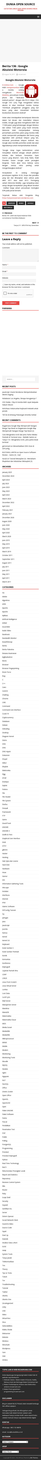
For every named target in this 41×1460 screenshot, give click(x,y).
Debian (5, 725)
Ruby (4, 1193)
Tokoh (4, 1277)
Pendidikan (6, 1125)
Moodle (5, 1061)
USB (3, 1311)
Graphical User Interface (11, 838)
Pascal (4, 1122)
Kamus (4, 933)
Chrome (5, 698)
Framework (6, 812)
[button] (37, 16)
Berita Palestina (8, 649)
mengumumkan (13, 87)
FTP (3, 816)
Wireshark (6, 1345)
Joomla (5, 929)
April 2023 (6, 495)
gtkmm (5, 850)
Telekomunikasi (8, 1261)
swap (4, 1250)
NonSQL (5, 1084)
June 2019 (6, 540)
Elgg (3, 774)
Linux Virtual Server (9, 986)
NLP (3, 1080)
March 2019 (6, 551)
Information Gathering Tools (12, 884)
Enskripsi (5, 782)
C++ (3, 683)
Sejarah (5, 1205)
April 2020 (6, 533)
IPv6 (3, 903)
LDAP (4, 974)
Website (5, 278)
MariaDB (5, 1012)
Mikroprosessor (8, 1039)
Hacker (4, 853)
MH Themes (34, 1458)
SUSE (4, 1246)
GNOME (5, 827)
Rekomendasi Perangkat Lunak (13, 1171)
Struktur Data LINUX (9, 1243)
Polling (4, 1141)
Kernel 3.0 (6, 940)
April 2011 (6, 578)
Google (30, 203)
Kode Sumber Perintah (10, 952)
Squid (4, 1231)
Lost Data (6, 993)
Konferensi (6, 963)
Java (3, 921)
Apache (5, 608)
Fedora (5, 789)
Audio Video (6, 630)
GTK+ (4, 846)
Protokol (5, 1152)
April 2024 (6, 480)
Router (4, 1190)
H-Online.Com (7, 85)
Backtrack (6, 634)
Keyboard (5, 944)
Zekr (4, 1356)
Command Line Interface (11, 710)
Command (6, 706)
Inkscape (5, 887)
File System (6, 801)
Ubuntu (5, 1296)
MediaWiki (6, 1031)
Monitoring (6, 1054)
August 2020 (7, 521)
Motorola (8, 207)
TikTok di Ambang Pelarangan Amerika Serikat (19, 415)
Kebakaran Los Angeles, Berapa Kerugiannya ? (19, 398)
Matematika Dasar (9, 1020)
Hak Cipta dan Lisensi (10, 861)
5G (3, 593)
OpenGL (5, 1099)
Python (5, 1160)
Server (4, 1212)
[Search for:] (20, 379)
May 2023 (6, 491)
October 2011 (7, 555)
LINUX (4, 978)
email (4, 778)
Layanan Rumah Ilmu (10, 971)
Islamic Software (8, 906)
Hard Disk (5, 865)
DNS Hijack (6, 751)
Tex (3, 1265)
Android (11, 203)
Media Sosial (7, 1027)
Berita (4, 646)
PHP (3, 1133)
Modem (5, 1050)
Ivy (3, 914)
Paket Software (8, 1114)
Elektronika (6, 770)
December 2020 (8, 517)
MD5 (4, 1023)
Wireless (5, 1341)
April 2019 (6, 548)
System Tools (7, 1254)
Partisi (4, 1118)
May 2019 (6, 544)
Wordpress (6, 1348)
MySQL (5, 1065)
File (3, 793)
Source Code (7, 1228)
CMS (4, 702)
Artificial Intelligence (9, 619)
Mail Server (6, 1001)
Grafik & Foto (7, 834)
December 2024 (8, 476)
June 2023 (6, 487)
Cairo (4, 687)
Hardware (5, 869)
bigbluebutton (7, 657)
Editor (4, 763)
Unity (4, 1307)
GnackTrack (6, 823)
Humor (4, 876)
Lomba (5, 989)
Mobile (4, 1046)
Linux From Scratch (9, 982)
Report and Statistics (10, 1175)
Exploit (4, 785)
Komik (4, 955)
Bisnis (21, 203)
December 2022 (8, 502)
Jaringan (5, 918)
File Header (6, 797)
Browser (5, 665)
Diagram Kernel (8, 736)
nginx (4, 1073)
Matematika (6, 1016)
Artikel (4, 623)
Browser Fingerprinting (10, 668)
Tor (3, 1280)
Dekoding (5, 729)
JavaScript (5, 925)
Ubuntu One (6, 1299)
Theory (5, 1269)
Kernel (4, 937)
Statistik (5, 1239)
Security (5, 1201)
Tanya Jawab (7, 1258)
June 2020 (6, 525)
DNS (4, 744)
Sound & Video (7, 1224)
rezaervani (22, 74)
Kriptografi (6, 967)
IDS (3, 880)
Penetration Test (8, 1129)
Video (4, 1314)
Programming (7, 1148)
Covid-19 (5, 714)
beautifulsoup (7, 642)
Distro (4, 740)
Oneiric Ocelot (7, 1092)
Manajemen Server (9, 1005)
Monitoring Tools (8, 1057)
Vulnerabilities (7, 1326)
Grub (4, 842)
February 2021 (7, 510)
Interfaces (6, 895)
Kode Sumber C (8, 948)
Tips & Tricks (7, 1273)
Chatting (5, 695)
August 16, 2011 (9, 74)
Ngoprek (5, 1076)
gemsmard (6, 446)
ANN (4, 604)
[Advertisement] (20, 40)
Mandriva (5, 1008)
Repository (6, 1178)
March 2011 (6, 582)
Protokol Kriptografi (9, 1156)
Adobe (4, 596)
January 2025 (7, 472)
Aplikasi (5, 615)
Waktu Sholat (7, 1329)
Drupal (4, 759)
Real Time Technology (10, 1163)
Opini (4, 1107)
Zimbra (5, 1360)
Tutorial (5, 1288)
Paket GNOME (7, 1110)
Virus (4, 1322)
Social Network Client (10, 1220)
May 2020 (6, 529)
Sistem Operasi (7, 1216)
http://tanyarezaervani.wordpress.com (17, 198)
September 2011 (8, 559)
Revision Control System (11, 1182)
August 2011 (7, 563)
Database (5, 721)
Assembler (6, 627)
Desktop (5, 733)
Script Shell (6, 1197)
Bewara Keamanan (9, 653)
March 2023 (6, 499)
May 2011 (6, 574)
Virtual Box (6, 1318)
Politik (4, 1137)
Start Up (5, 1235)
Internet (5, 899)
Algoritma (5, 600)
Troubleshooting (8, 1284)
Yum (4, 1352)
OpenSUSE (6, 1103)
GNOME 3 (6, 831)
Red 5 (4, 1167)
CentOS (5, 691)
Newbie (5, 1069)
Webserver (6, 1333)
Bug (3, 676)
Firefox (4, 804)
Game (4, 819)
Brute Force (6, 672)
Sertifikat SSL (7, 1209)
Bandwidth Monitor (9, 638)
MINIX (4, 1042)
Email (4, 271)
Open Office (6, 1095)
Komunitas (6, 959)
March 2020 (6, 536)
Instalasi (5, 891)
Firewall (5, 808)
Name (4, 265)
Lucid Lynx (6, 997)
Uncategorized (7, 1303)
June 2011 (6, 570)
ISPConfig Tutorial (9, 910)
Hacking (5, 857)
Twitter (5, 1292)
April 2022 (6, 506)
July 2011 (5, 567)
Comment (6, 248)
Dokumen (6, 755)
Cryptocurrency (7, 717)
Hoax (4, 872)
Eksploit (5, 766)
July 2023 (5, 483)
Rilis (3, 1186)
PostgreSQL (6, 1144)
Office (4, 1088)
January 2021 (7, 514)
